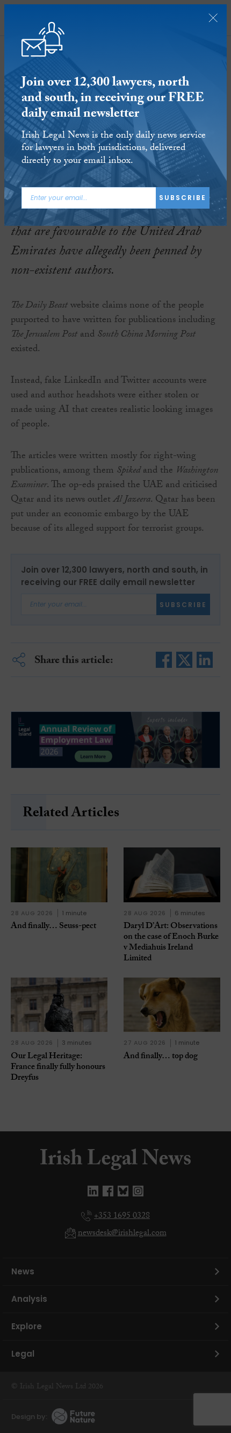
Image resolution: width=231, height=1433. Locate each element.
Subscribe (182, 197)
